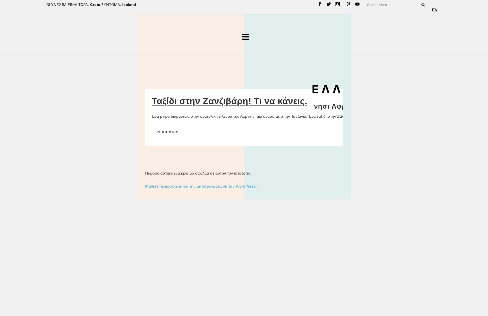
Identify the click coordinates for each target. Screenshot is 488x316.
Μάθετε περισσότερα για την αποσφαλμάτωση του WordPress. (201, 186)
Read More (168, 132)
